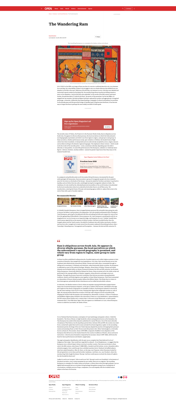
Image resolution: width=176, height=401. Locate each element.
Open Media (52, 384)
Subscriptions (52, 391)
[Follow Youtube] (124, 377)
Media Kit (70, 398)
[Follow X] (121, 377)
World (67, 8)
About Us (64, 398)
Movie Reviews (92, 389)
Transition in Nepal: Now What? (67, 390)
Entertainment (82, 8)
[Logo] (48, 8)
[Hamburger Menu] (41, 8)
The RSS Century (66, 387)
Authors (51, 387)
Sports (90, 8)
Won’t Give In (65, 394)
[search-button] (123, 8)
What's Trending (80, 384)
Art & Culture (92, 387)
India (61, 8)
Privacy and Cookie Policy (55, 398)
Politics (73, 8)
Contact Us (77, 398)
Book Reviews (92, 391)
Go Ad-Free (107, 127)
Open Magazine (66, 384)
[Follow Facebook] (119, 377)
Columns (51, 389)
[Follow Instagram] (126, 377)
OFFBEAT (129, 8)
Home (56, 8)
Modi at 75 (64, 392)
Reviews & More (93, 384)
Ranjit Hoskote (52, 35)
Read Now (83, 171)
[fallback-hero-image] (63, 201)
